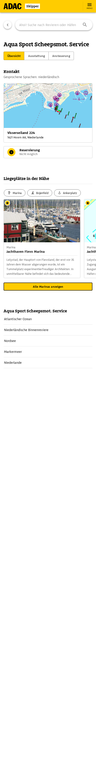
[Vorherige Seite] (8, 25)
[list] (48, 341)
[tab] (14, 56)
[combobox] (53, 25)
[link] (48, 319)
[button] (85, 24)
